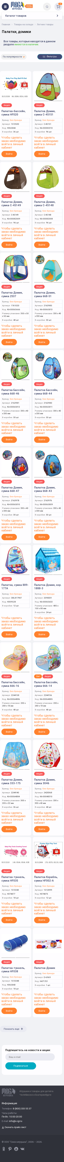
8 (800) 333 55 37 (22, 1108)
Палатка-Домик (44, 968)
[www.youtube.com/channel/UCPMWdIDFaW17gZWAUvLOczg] (16, 1149)
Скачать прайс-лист (15, 1127)
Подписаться (21, 1065)
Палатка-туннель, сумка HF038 (13, 969)
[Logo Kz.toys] (22, 6)
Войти (9, 153)
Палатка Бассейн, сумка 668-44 (46, 391)
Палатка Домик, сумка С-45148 (44, 203)
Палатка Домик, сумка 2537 (12, 294)
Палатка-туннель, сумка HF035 (13, 878)
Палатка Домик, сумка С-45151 (44, 112)
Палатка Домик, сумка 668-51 (44, 294)
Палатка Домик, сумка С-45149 (12, 203)
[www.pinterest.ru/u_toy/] (4, 1149)
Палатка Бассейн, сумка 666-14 (46, 684)
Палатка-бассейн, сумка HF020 (13, 112)
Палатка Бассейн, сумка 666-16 (13, 684)
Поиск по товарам (53, 4)
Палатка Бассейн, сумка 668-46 (13, 391)
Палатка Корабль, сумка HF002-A (46, 878)
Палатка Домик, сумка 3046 (44, 781)
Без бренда (16, 120)
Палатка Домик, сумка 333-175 (12, 781)
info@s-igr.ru (15, 1121)
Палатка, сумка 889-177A (14, 586)
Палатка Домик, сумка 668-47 (12, 489)
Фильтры (51, 56)
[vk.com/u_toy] (22, 1149)
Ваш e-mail (6, 1042)
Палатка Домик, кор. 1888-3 (48, 586)
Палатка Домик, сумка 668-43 (44, 489)
